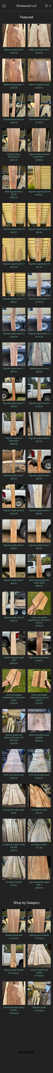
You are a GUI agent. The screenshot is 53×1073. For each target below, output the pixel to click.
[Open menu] (4, 6)
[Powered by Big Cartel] (26, 1052)
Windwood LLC (26, 6)
